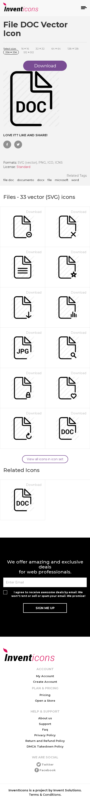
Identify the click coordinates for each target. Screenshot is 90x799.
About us (45, 718)
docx (40, 180)
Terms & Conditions (45, 795)
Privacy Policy (45, 735)
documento (25, 180)
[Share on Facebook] (7, 144)
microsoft (61, 180)
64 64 (56, 48)
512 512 (29, 52)
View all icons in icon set (45, 459)
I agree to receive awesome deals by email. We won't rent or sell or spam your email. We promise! (48, 594)
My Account (45, 676)
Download (34, 212)
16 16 (25, 48)
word (75, 180)
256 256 (11, 52)
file (49, 180)
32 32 (40, 48)
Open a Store (45, 700)
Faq (45, 729)
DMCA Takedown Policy (45, 746)
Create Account (45, 681)
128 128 (73, 48)
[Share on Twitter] (18, 144)
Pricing (45, 695)
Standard (23, 167)
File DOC (8, 180)
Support (45, 724)
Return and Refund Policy (45, 741)
